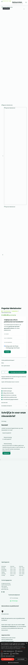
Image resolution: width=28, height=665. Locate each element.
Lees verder (23, 648)
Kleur (2, 363)
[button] (14, 662)
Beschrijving (4, 402)
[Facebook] (1, 591)
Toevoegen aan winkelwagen (18, 372)
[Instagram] (3, 591)
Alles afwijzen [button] (21, 659)
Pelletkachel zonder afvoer (8, 638)
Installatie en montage (7, 641)
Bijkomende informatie (6, 405)
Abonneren (6, 453)
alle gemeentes (9, 618)
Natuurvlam (17, 2)
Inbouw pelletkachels (7, 639)
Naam (6, 433)
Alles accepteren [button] (8, 659)
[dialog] (14, 653)
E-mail (6, 439)
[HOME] (1, 311)
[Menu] (26, 2)
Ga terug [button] (3, 421)
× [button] (26, 643)
